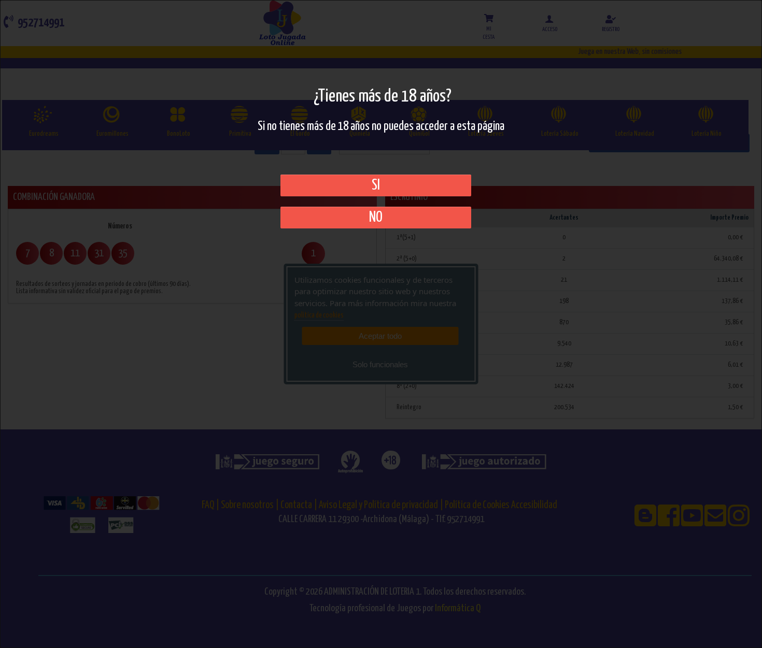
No (376, 217)
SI (376, 185)
